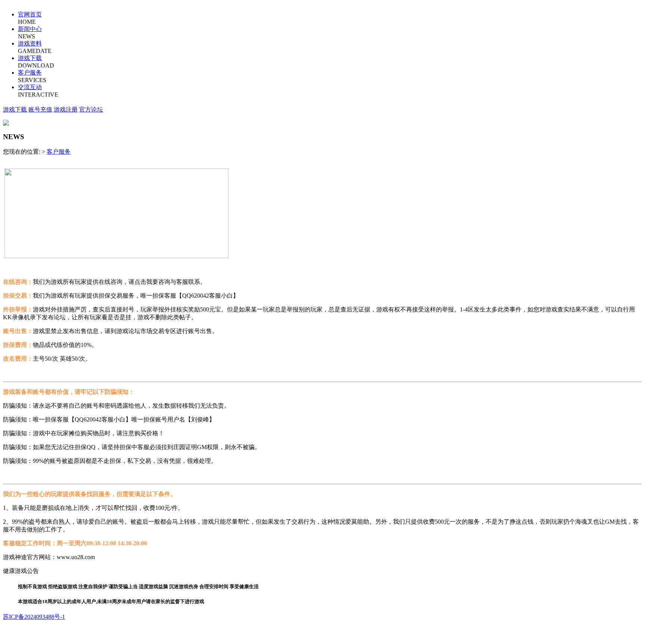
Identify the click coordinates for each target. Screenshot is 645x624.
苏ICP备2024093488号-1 (34, 617)
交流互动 (30, 87)
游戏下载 (30, 58)
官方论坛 (91, 109)
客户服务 (30, 72)
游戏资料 (30, 43)
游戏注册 (66, 109)
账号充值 (40, 109)
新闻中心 (30, 29)
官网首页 (30, 14)
